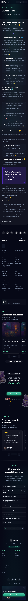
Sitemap (3, 572)
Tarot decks (4, 557)
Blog (16, 553)
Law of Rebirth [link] (17, 14)
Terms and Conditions (6, 565)
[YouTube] (15, 579)
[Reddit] (20, 232)
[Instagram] (12, 579)
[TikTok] (8, 579)
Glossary (17, 555)
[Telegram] (16, 232)
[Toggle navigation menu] (25, 2)
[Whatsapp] (7, 232)
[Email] (24, 232)
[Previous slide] (9, 356)
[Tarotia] (5, 2)
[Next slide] (19, 356)
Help (16, 557)
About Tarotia (5, 570)
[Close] (24, 588)
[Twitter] (11, 232)
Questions (4, 555)
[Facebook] (3, 232)
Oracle (3, 559)
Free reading (15, 394)
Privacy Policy (5, 567)
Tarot (3, 553)
